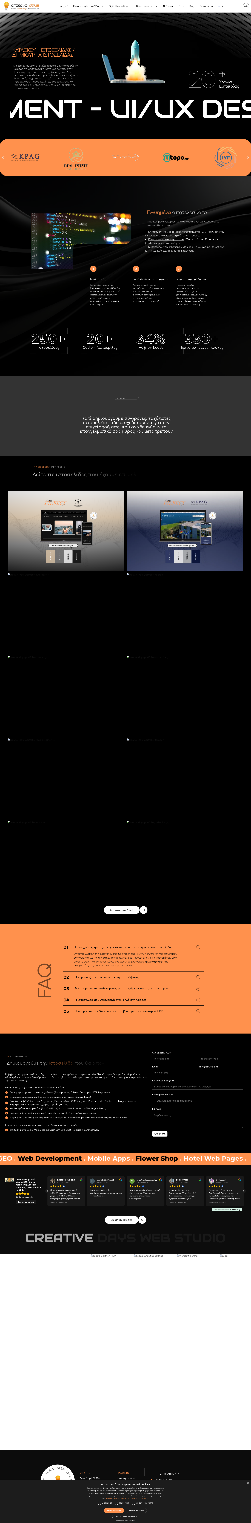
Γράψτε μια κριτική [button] (26, 1202)
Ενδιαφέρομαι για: (163, 1095)
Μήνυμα (156, 1109)
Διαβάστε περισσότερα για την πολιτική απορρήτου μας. (127, 1498)
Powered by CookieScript (125, 1521)
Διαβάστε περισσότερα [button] (138, 1202)
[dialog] (125, 1501)
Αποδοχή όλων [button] (114, 1510)
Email (156, 1067)
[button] (3, 157)
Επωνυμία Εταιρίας (163, 1081)
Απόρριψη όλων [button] (136, 1510)
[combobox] (197, 1101)
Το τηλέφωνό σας (209, 1067)
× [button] (248, 1483)
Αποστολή (160, 1134)
